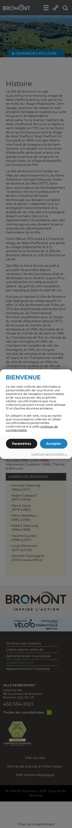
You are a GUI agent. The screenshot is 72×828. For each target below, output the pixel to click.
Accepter (53, 443)
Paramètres (21, 443)
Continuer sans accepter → (49, 454)
